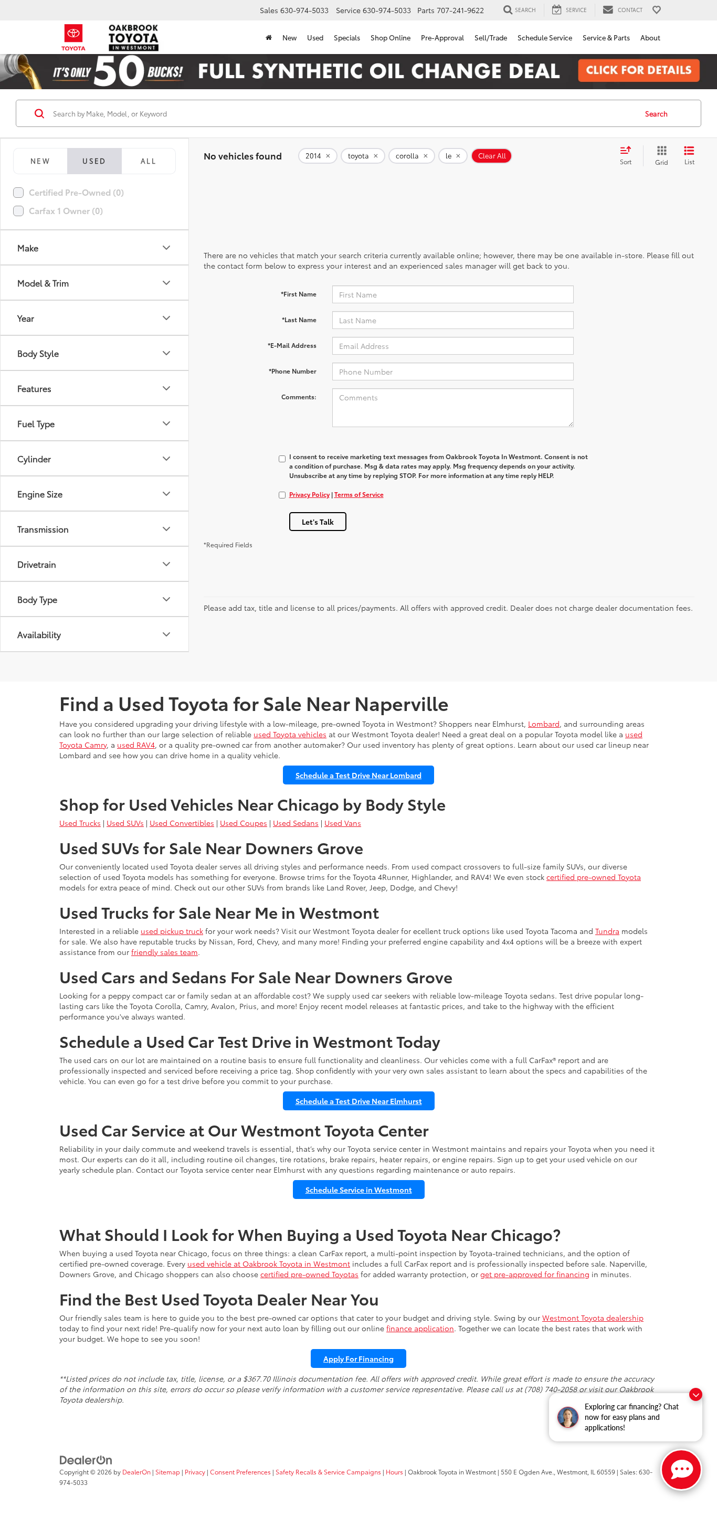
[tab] (40, 161)
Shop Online (390, 37)
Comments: (299, 396)
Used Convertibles (182, 823)
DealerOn (136, 1471)
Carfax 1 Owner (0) (66, 210)
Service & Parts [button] (606, 37)
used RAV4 (136, 744)
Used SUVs (125, 823)
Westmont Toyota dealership (593, 1317)
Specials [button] (347, 37)
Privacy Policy (309, 494)
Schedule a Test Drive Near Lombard (358, 775)
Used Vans (342, 823)
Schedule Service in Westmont (358, 1189)
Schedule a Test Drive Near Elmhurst (359, 1101)
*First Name (299, 293)
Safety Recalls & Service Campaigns (328, 1471)
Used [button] (315, 37)
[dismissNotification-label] (695, 1394)
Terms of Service (359, 494)
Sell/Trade (491, 37)
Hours (394, 1471)
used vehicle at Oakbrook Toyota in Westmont (268, 1263)
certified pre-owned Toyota (593, 877)
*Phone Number (293, 370)
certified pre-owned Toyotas (309, 1274)
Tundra (607, 931)
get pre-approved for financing (534, 1274)
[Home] (268, 37)
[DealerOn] (86, 1459)
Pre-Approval (442, 37)
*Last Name (299, 319)
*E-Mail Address (292, 345)
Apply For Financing (358, 1358)
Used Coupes (243, 823)
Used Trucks (80, 823)
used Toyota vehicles (290, 734)
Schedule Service (545, 37)
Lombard (544, 723)
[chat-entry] (681, 1470)
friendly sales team (164, 952)
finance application (420, 1328)
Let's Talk (318, 521)
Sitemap (167, 1471)
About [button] (650, 37)
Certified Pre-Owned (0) (76, 192)
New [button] (289, 37)
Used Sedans (296, 823)
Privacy (195, 1471)
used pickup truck (172, 931)
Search (656, 113)
